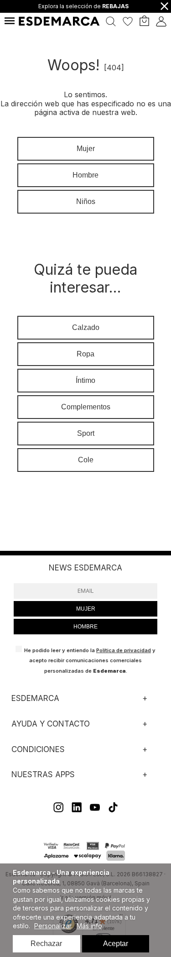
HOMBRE (85, 626)
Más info (89, 926)
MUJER (85, 609)
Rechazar (46, 943)
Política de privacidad (123, 650)
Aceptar (115, 943)
